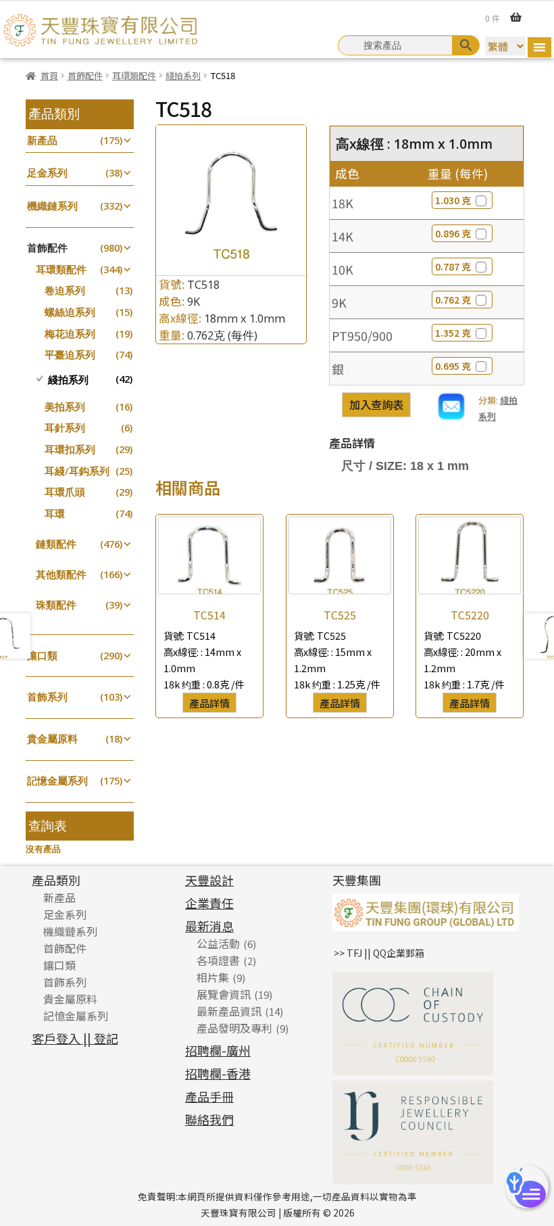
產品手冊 (209, 1096)
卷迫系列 (65, 290)
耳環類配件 (134, 75)
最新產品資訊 (229, 1011)
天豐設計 (209, 880)
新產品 (42, 140)
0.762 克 (453, 299)
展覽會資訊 (224, 994)
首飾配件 (85, 75)
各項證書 (218, 960)
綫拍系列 (183, 75)
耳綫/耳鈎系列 (77, 471)
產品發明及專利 (234, 1028)
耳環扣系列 (70, 449)
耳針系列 (65, 427)
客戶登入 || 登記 (75, 1038)
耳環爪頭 (65, 492)
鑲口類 (42, 655)
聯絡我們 (209, 1119)
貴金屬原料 (52, 738)
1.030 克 (453, 200)
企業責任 (209, 903)
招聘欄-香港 (218, 1073)
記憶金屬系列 (57, 780)
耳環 (55, 513)
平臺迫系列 (70, 354)
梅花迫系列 (70, 333)
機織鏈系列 (52, 205)
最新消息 (209, 926)
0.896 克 (453, 233)
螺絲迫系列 (70, 312)
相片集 (213, 977)
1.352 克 (453, 332)
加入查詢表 (376, 404)
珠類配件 (56, 604)
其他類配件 (61, 574)
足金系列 (47, 172)
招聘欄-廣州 (218, 1050)
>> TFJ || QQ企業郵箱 (379, 953)
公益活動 (218, 943)
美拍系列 (65, 406)
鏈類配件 (56, 544)
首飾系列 (47, 696)
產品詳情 (209, 702)
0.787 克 (453, 266)
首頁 (49, 75)
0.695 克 (453, 366)
